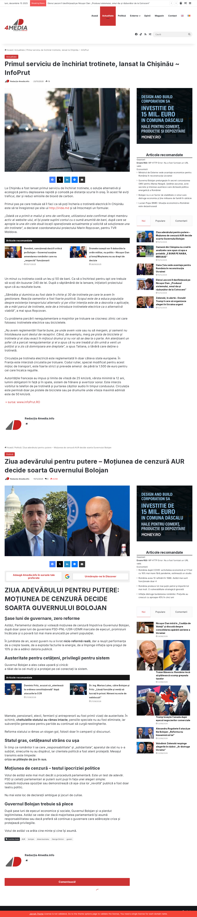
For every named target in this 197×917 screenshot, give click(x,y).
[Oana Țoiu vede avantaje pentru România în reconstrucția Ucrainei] (145, 269)
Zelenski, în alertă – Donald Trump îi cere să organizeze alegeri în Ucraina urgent (86, 3)
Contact (172, 15)
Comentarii (181, 220)
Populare (160, 220)
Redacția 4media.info (19, 81)
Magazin (159, 15)
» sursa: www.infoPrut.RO (22, 402)
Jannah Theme (36, 914)
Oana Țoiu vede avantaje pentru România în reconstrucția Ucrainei (173, 268)
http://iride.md (59, 208)
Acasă (94, 15)
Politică (122, 15)
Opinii (147, 15)
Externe (134, 15)
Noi (143, 220)
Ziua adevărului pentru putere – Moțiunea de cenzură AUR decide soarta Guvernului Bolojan (174, 235)
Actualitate (108, 15)
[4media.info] (16, 25)
